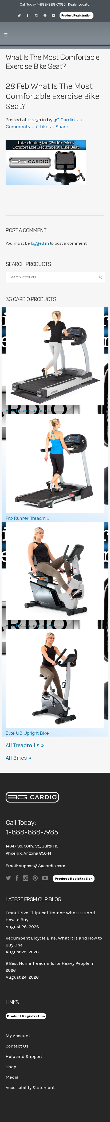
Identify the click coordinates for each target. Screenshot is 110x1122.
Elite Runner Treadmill (28, 410)
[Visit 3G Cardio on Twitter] (21, 15)
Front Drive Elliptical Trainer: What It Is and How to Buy (50, 916)
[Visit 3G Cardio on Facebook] (29, 15)
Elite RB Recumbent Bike (31, 625)
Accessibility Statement (30, 1087)
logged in (40, 243)
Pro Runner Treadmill (27, 518)
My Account (18, 1035)
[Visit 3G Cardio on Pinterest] (46, 15)
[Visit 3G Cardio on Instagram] (38, 15)
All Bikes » (19, 757)
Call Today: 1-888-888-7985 (43, 4)
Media (12, 1077)
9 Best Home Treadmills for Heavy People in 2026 (50, 967)
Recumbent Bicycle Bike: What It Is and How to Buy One (54, 941)
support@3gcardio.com (42, 865)
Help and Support (24, 1056)
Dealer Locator (79, 4)
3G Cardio (64, 119)
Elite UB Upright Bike (27, 733)
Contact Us (17, 1046)
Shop (11, 1066)
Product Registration (76, 15)
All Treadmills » (25, 745)
